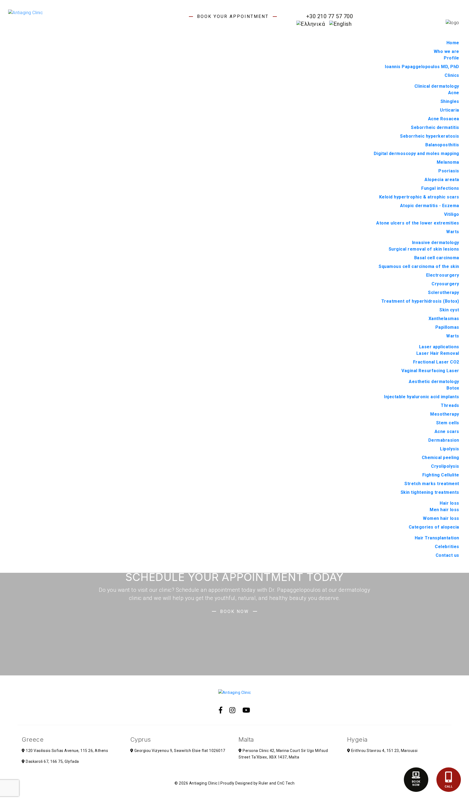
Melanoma (448, 162)
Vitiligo (451, 214)
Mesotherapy (444, 414)
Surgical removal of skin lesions (424, 249)
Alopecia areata (441, 179)
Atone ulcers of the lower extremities (417, 223)
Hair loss (449, 503)
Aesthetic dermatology (434, 381)
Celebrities (447, 546)
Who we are (446, 51)
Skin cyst (449, 309)
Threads (450, 405)
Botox (452, 388)
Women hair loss (441, 518)
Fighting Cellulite (440, 475)
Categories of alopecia (434, 527)
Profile (451, 58)
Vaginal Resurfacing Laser (430, 370)
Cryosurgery (445, 283)
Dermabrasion (443, 440)
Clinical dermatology (436, 86)
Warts (452, 231)
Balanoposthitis (442, 144)
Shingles (450, 101)
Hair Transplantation (437, 537)
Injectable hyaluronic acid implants (421, 396)
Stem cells (447, 422)
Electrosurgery (442, 275)
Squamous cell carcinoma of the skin (419, 266)
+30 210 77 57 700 (329, 16)
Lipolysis (449, 448)
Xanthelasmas (444, 318)
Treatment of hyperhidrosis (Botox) (420, 301)
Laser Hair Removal (437, 353)
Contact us (447, 555)
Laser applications (439, 346)
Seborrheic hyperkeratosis (429, 136)
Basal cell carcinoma (436, 257)
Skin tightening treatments (430, 492)
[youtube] (246, 710)
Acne (453, 92)
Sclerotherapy (443, 292)
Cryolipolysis (445, 466)
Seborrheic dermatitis (435, 127)
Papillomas (447, 327)
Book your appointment (233, 16)
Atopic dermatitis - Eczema (429, 205)
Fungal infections (440, 188)
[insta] (232, 710)
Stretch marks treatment (431, 483)
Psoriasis (448, 170)
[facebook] (221, 710)
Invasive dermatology (435, 242)
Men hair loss (444, 509)
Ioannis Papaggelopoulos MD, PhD (422, 66)
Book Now (234, 611)
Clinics (452, 75)
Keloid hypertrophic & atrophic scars (419, 197)
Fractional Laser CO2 (436, 362)
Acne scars (447, 431)
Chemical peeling (440, 457)
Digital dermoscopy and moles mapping (416, 153)
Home (452, 42)
